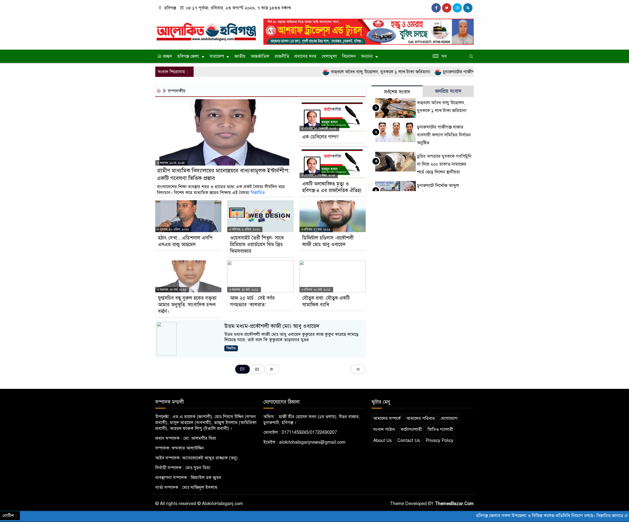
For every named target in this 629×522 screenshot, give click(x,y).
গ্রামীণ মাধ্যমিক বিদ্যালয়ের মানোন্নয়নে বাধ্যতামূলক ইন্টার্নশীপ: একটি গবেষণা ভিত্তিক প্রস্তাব (223, 174)
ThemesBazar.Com (454, 503)
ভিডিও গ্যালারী (440, 429)
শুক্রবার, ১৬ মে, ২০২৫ (172, 163)
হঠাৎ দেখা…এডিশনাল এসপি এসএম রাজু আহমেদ (185, 241)
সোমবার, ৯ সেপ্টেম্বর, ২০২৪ (319, 175)
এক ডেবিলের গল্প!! (320, 137)
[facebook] (436, 8)
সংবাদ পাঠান (384, 429)
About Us (382, 440)
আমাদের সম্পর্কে (387, 418)
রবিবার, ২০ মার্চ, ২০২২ (316, 289)
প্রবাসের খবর (305, 56)
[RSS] (467, 8)
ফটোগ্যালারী (411, 429)
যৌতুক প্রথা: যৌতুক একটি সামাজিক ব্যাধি (326, 301)
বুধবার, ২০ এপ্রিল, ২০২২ (174, 229)
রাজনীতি (281, 56)
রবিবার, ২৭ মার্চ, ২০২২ (316, 229)
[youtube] (457, 8)
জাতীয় (239, 56)
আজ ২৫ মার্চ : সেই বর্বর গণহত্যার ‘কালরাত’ (252, 301)
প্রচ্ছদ (167, 56)
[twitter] (446, 8)
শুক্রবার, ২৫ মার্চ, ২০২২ (172, 289)
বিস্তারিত (258, 192)
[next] (272, 369)
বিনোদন (349, 56)
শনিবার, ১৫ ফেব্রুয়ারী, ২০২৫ (320, 128)
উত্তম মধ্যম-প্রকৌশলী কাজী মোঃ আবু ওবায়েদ (271, 326)
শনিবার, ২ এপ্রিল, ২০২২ (245, 229)
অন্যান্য (367, 56)
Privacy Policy (439, 440)
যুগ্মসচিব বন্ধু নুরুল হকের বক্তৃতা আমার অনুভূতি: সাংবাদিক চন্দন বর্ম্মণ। (187, 304)
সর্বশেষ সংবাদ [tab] (397, 92)
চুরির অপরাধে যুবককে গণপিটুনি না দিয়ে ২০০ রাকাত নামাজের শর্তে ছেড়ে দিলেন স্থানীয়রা (444, 164)
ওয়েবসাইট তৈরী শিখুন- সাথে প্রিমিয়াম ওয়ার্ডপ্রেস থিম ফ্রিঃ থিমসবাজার (257, 244)
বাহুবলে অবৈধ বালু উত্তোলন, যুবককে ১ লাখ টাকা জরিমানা (360, 71)
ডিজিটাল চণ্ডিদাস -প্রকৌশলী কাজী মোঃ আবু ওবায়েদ (328, 241)
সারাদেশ (217, 56)
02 (257, 369)
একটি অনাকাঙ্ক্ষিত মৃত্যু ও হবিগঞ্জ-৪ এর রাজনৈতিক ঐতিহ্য (331, 187)
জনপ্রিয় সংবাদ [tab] (448, 91)
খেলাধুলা (329, 56)
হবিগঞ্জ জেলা (188, 56)
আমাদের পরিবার (420, 418)
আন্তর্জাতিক (260, 56)
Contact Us (408, 440)
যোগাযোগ (449, 418)
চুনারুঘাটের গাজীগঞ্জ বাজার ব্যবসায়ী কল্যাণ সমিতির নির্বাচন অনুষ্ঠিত (444, 134)
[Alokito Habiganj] (206, 29)
